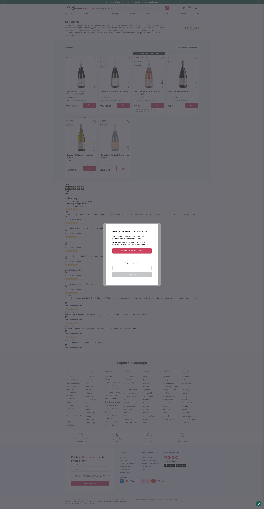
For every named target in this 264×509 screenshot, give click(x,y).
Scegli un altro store (132, 263)
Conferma (132, 274)
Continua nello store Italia (132, 251)
